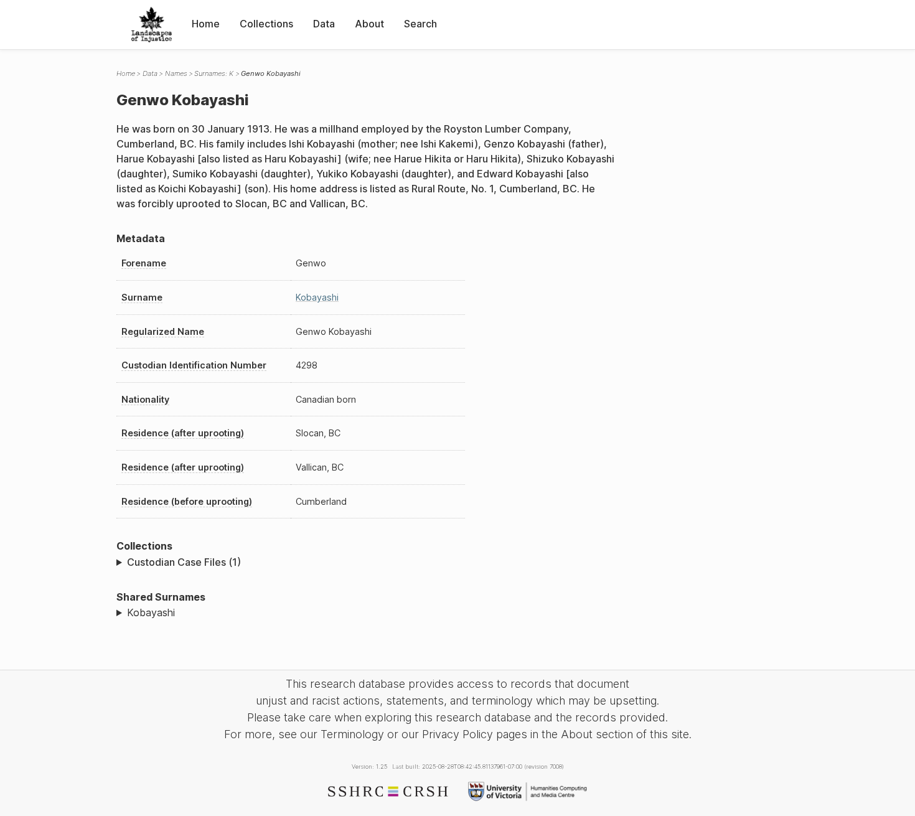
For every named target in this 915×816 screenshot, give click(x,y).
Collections (266, 23)
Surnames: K (213, 73)
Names (176, 73)
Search (420, 23)
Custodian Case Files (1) (184, 562)
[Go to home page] (151, 24)
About (369, 23)
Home (206, 23)
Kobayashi (317, 297)
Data (324, 23)
